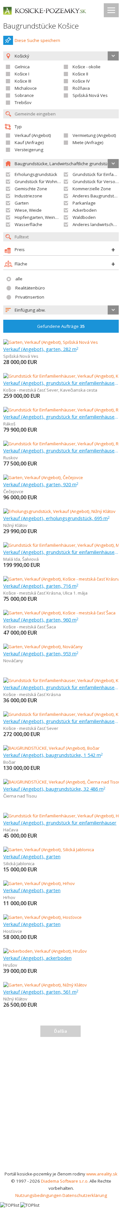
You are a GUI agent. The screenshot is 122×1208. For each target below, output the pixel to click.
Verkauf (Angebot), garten (32, 856)
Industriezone (28, 196)
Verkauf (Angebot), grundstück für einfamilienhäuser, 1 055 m (61, 721)
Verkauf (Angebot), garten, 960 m (40, 619)
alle (18, 279)
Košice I (22, 74)
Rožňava (81, 88)
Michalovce (26, 88)
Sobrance (24, 95)
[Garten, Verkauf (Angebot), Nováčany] (43, 647)
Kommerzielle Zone (92, 189)
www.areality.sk (101, 1174)
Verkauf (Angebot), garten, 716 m (40, 586)
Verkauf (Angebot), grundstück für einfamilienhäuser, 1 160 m (61, 383)
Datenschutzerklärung (84, 1195)
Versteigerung (29, 150)
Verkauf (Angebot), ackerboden (37, 958)
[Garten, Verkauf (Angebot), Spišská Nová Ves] (50, 342)
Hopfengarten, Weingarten (41, 217)
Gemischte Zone (31, 189)
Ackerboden (85, 210)
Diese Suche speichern (37, 40)
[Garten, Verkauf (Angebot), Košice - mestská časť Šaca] (59, 613)
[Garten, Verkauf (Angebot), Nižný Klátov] (45, 985)
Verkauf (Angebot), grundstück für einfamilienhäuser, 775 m (61, 450)
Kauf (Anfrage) (29, 142)
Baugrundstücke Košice (41, 26)
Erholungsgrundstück (36, 174)
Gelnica (22, 67)
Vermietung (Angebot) (94, 135)
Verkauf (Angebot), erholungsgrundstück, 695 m (56, 518)
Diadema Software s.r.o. (64, 1181)
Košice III (23, 81)
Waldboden (84, 217)
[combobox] (61, 310)
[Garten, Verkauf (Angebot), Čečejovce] (43, 477)
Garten (22, 203)
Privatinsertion (29, 297)
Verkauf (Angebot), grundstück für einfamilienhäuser (59, 822)
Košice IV (81, 81)
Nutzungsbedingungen (38, 1195)
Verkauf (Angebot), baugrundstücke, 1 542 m (53, 755)
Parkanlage (84, 203)
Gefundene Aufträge (61, 326)
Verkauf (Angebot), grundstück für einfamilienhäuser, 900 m (61, 687)
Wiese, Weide (28, 210)
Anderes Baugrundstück (97, 196)
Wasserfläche (28, 224)
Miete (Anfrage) (88, 142)
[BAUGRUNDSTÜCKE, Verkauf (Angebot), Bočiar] (51, 748)
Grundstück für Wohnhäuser (43, 181)
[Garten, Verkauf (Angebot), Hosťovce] (42, 917)
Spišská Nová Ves (90, 95)
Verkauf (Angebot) (33, 135)
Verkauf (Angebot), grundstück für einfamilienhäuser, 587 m (61, 552)
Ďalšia (60, 1031)
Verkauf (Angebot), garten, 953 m (40, 653)
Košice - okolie (87, 67)
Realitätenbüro (30, 288)
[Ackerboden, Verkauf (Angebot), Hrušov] (45, 951)
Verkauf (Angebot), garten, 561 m (40, 991)
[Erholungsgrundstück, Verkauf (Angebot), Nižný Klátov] (59, 511)
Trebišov (23, 102)
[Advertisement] (61, 1106)
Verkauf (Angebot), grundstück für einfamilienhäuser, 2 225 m (61, 416)
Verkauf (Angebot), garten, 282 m (40, 349)
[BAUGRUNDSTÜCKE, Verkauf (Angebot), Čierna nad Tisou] (61, 782)
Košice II (80, 74)
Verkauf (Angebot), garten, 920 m (40, 484)
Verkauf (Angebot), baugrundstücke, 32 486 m (54, 788)
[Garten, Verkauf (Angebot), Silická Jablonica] (48, 849)
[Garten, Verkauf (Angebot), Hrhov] (39, 883)
